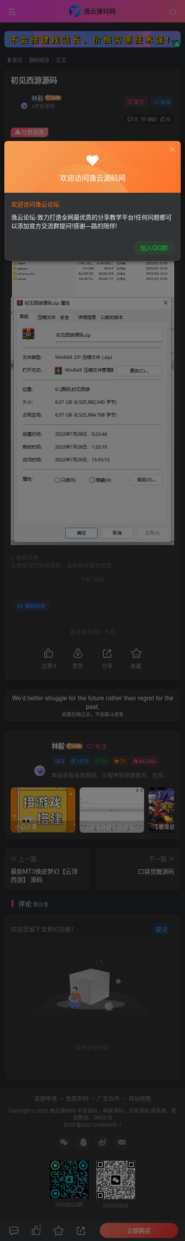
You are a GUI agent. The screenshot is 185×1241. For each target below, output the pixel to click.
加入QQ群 (154, 247)
